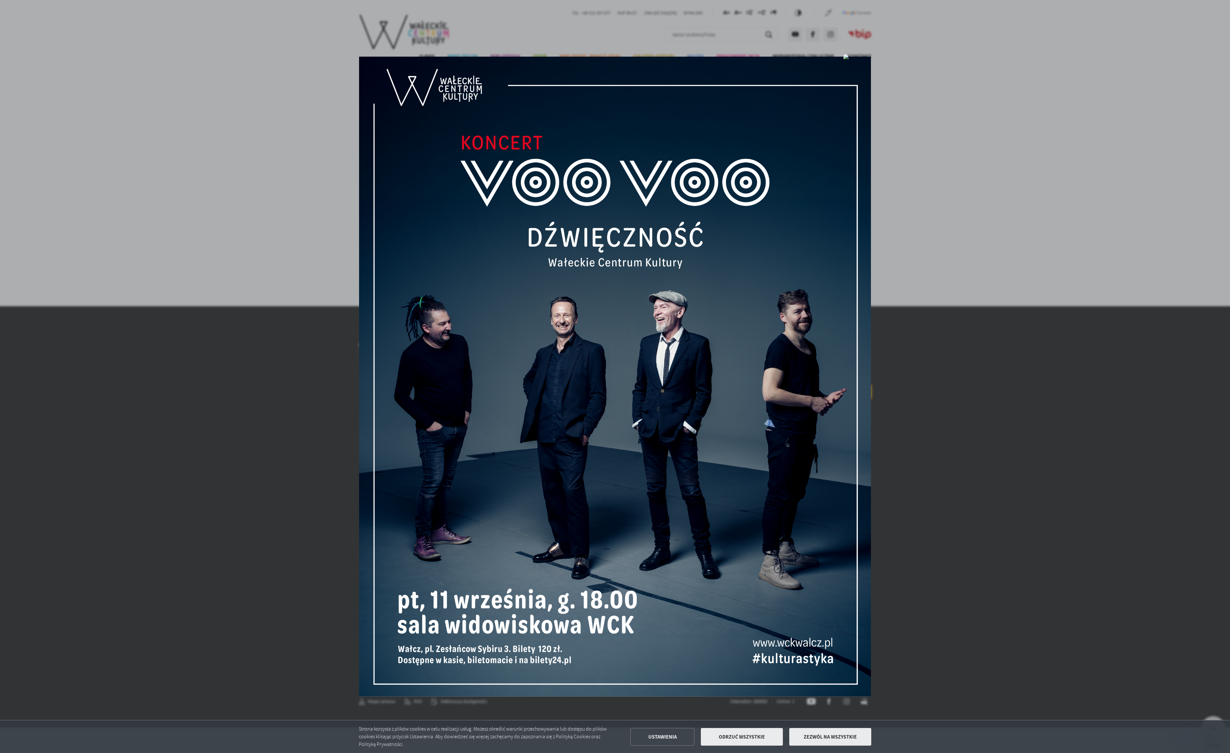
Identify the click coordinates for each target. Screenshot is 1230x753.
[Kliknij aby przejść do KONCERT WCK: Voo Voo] (615, 376)
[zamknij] (846, 56)
